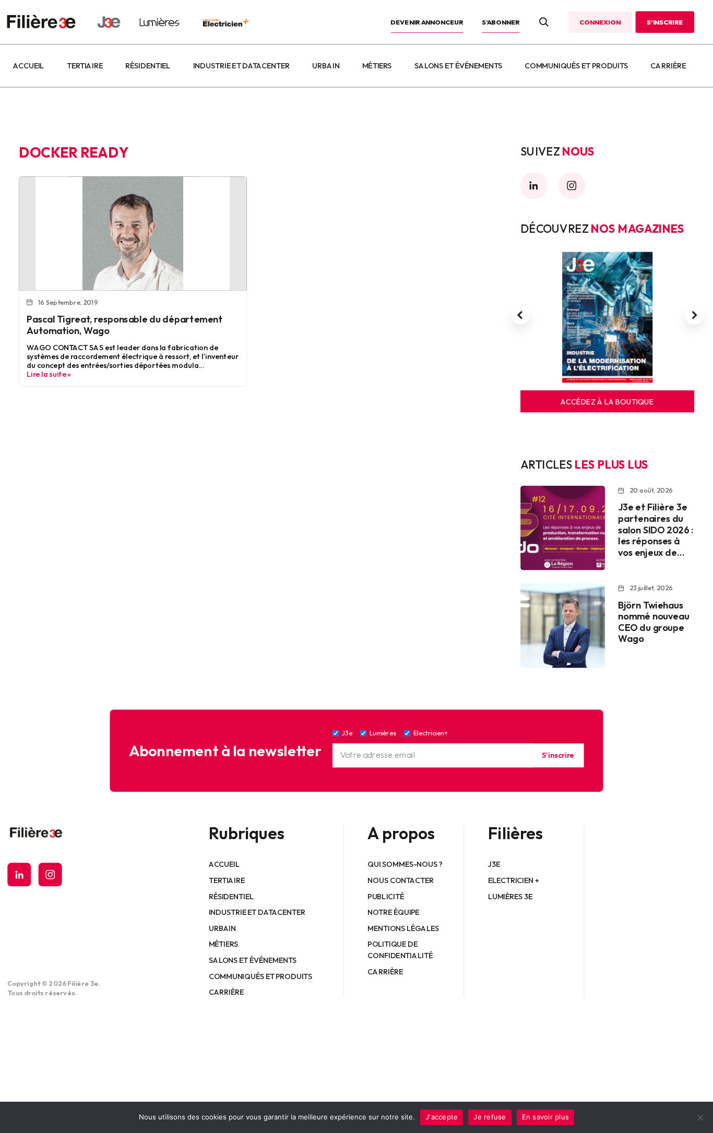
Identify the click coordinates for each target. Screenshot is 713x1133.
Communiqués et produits (576, 65)
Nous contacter (401, 880)
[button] (520, 315)
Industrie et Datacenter (241, 65)
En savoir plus (545, 1117)
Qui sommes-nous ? (405, 864)
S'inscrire (558, 755)
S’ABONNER (500, 22)
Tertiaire (85, 65)
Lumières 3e (510, 896)
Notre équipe (394, 911)
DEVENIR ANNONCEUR (427, 22)
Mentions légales (403, 928)
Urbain (325, 65)
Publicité (386, 896)
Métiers (377, 65)
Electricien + (513, 880)
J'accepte (441, 1117)
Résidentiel (147, 65)
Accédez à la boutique (607, 401)
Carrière (668, 65)
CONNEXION (599, 22)
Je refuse (489, 1117)
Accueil (28, 65)
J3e (494, 864)
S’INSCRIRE (665, 22)
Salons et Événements (458, 65)
